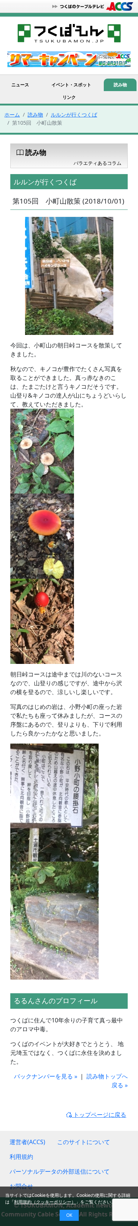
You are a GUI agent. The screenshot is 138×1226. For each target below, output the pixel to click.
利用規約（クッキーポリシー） (45, 1202)
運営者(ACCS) (27, 1142)
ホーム (12, 114)
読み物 (120, 85)
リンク (69, 97)
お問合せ (21, 1186)
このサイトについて (83, 1142)
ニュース (20, 85)
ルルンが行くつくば (74, 114)
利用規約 (21, 1157)
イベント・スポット (71, 85)
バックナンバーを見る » (45, 1076)
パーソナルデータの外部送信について (60, 1171)
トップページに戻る (99, 1115)
